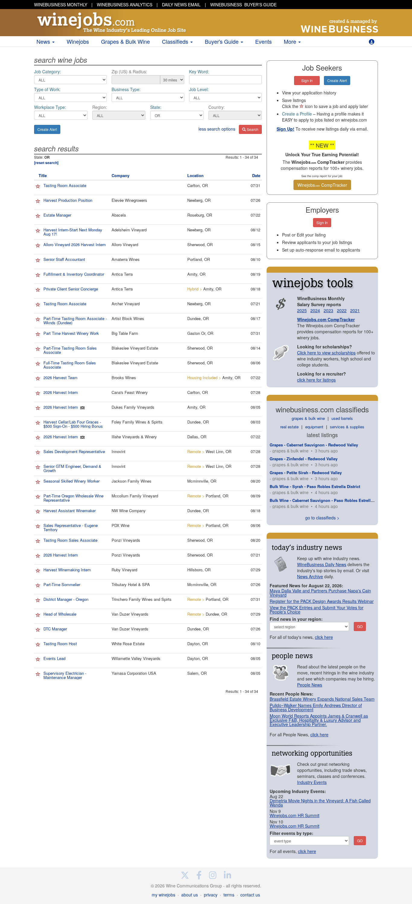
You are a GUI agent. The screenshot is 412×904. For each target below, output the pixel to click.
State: (155, 107)
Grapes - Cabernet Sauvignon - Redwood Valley (314, 445)
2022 (342, 310)
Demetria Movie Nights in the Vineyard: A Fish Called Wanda (320, 803)
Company (120, 175)
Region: (99, 107)
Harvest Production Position (67, 200)
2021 (355, 310)
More (291, 41)
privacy (210, 895)
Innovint (118, 451)
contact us (250, 895)
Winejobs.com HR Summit (294, 815)
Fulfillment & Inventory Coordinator (73, 274)
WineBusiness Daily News (321, 564)
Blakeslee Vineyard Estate (135, 348)
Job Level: (199, 89)
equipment (314, 427)
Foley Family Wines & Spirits (137, 422)
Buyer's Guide (222, 41)
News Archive (310, 576)
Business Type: (126, 89)
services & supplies (347, 427)
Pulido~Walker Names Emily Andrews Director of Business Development (316, 707)
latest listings (322, 435)
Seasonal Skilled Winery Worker (71, 481)
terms (228, 895)
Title (43, 175)
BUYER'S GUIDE (243, 5)
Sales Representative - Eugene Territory (70, 527)
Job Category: (47, 71)
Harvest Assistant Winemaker (69, 510)
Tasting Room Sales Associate (70, 540)
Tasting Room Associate (64, 185)
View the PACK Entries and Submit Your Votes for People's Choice (316, 609)
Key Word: (199, 71)
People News (309, 685)
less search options (216, 129)
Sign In (307, 80)
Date (256, 175)
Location (195, 175)
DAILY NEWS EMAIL (181, 5)
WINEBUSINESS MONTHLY (60, 5)
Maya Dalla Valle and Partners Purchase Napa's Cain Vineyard (320, 593)
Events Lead (54, 658)
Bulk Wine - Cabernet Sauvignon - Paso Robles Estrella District (328, 500)
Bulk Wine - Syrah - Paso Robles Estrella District (315, 486)
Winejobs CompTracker (322, 185)
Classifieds (176, 41)
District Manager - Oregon (65, 599)
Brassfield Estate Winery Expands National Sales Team (322, 699)
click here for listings (316, 380)
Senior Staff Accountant (64, 259)
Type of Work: (47, 89)
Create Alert (47, 129)
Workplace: (50, 107)
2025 (302, 310)
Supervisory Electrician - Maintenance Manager (64, 675)
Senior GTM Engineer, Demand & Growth (72, 468)
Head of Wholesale (59, 614)
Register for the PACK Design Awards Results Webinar (322, 601)
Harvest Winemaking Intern (67, 570)
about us (189, 895)
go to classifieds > (322, 518)
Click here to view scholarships (326, 353)
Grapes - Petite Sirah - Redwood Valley (306, 472)
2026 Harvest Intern (60, 392)
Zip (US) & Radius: (129, 71)
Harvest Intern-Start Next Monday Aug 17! (72, 232)
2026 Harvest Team (60, 377)
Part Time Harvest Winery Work (71, 333)
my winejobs (163, 895)
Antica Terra (122, 274)
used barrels (342, 418)
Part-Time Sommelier (61, 584)
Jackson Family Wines (131, 481)
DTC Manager (55, 629)
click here (324, 637)
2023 (328, 310)
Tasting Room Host (60, 643)
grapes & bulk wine (308, 418)
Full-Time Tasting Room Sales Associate (69, 365)
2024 (315, 310)
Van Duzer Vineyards (130, 614)
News (44, 41)
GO (360, 626)
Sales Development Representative (74, 451)
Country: (216, 107)
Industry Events (312, 782)
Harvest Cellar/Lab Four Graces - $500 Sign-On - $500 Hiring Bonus (73, 424)
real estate (289, 427)
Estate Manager (57, 215)
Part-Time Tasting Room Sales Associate (70, 350)
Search (252, 129)
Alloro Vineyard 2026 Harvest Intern (74, 244)
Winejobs (78, 41)
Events (263, 41)
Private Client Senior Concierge (70, 289)
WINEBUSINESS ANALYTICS (124, 5)
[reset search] (46, 162)
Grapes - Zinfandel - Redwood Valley (304, 459)
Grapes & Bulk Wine (125, 41)
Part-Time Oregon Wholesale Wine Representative (73, 498)
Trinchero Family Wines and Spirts (142, 599)
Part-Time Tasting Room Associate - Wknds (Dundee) (75, 320)
